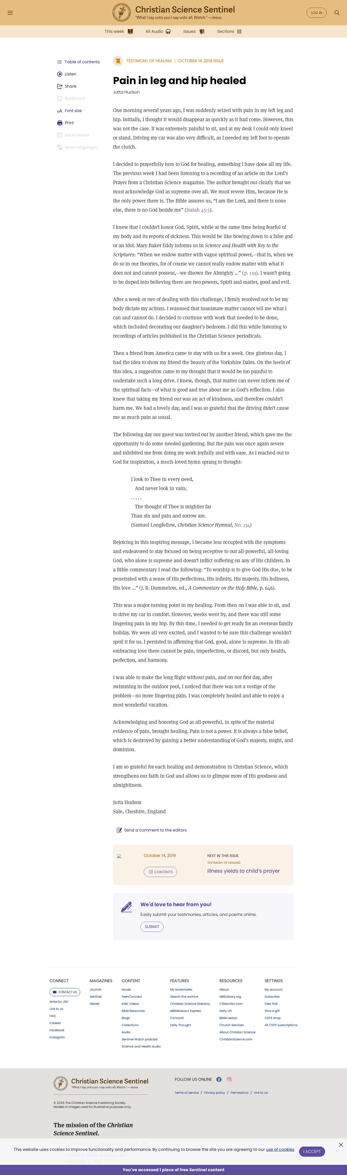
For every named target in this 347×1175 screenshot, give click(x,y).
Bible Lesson (228, 1018)
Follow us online (193, 1079)
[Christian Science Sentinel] (173, 12)
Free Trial (271, 1003)
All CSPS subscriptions (281, 1025)
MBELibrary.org (230, 996)
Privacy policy (214, 1092)
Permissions (239, 1092)
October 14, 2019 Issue (201, 61)
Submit (152, 927)
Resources (230, 981)
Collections (130, 1025)
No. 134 (242, 525)
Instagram (57, 1037)
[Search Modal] (337, 13)
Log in (316, 12)
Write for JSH (59, 1001)
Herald (94, 1003)
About (224, 989)
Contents (163, 871)
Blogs (126, 1018)
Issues (126, 989)
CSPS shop (273, 1018)
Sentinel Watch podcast (139, 1039)
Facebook (57, 1030)
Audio (126, 1032)
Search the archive (184, 996)
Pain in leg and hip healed (179, 80)
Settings (274, 981)
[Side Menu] (10, 13)
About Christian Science (237, 1032)
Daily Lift (225, 1010)
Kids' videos (130, 1003)
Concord (176, 1018)
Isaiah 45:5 (198, 210)
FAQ (52, 1015)
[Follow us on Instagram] (229, 1079)
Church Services (231, 1025)
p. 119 (250, 273)
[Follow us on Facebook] (219, 1079)
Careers (55, 1023)
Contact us (67, 992)
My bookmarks (181, 989)
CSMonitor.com (231, 1003)
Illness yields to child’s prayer (243, 870)
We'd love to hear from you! (176, 904)
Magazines (101, 981)
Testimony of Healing (149, 61)
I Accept (312, 1151)
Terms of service (187, 1092)
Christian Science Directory (190, 1003)
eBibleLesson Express (185, 1010)
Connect (59, 981)
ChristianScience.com (235, 1039)
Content (131, 981)
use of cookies (280, 1149)
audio (141, 1046)
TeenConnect (132, 996)
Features (179, 981)
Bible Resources (133, 1010)
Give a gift (272, 1010)
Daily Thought (180, 1025)
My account (273, 989)
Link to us (56, 1008)
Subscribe (272, 996)
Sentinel (96, 996)
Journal (95, 989)
